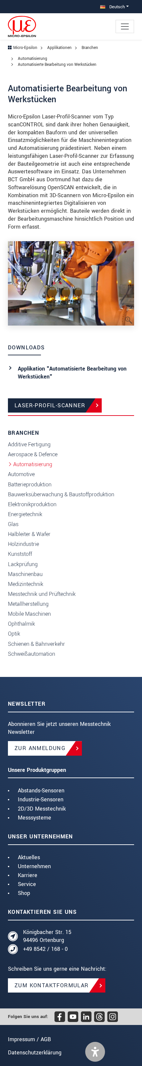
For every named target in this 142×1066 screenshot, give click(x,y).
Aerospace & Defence (32, 454)
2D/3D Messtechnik (42, 808)
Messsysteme (34, 817)
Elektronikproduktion (32, 504)
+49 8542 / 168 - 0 (45, 949)
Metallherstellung (28, 604)
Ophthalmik (21, 624)
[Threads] (99, 1016)
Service (27, 884)
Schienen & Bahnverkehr (36, 644)
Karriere (27, 875)
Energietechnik (25, 514)
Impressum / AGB (29, 1039)
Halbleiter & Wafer (29, 534)
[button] (95, 1052)
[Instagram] (112, 1016)
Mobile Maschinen (29, 614)
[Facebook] (59, 1016)
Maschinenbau (25, 574)
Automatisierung (32, 464)
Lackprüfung (23, 564)
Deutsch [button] (116, 7)
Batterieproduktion (30, 484)
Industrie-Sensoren (40, 799)
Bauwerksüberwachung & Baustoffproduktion (61, 494)
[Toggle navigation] (125, 26)
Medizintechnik (25, 584)
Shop (24, 893)
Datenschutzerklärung (34, 1052)
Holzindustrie (23, 544)
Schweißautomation (31, 654)
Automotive (21, 474)
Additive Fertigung (29, 444)
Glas (13, 524)
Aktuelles (29, 857)
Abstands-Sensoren (41, 790)
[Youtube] (73, 1016)
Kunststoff (20, 554)
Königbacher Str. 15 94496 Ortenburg (47, 936)
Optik (14, 634)
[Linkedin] (86, 1016)
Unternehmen (34, 866)
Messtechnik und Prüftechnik (42, 594)
